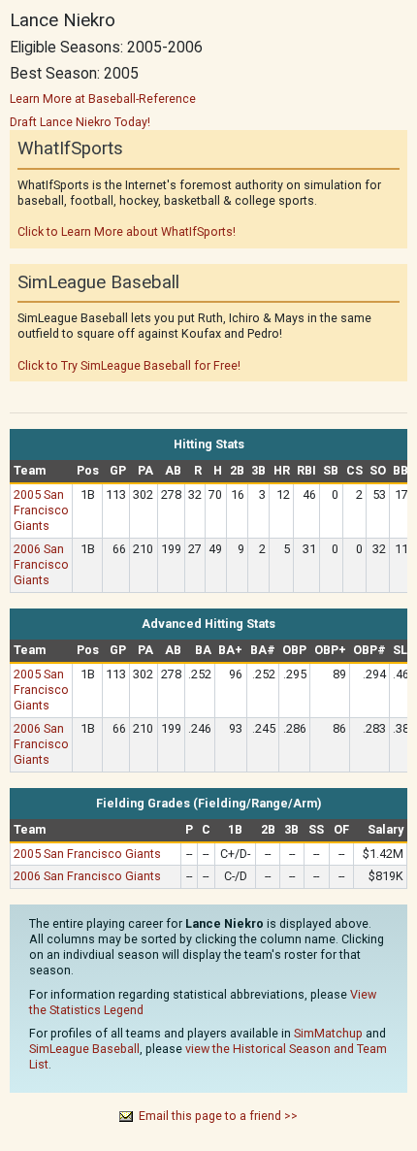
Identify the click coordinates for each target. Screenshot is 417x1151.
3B (258, 470)
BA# (262, 649)
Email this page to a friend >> (218, 1115)
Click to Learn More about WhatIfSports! (126, 231)
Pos (88, 470)
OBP (294, 649)
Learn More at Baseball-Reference (103, 98)
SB (330, 470)
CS (354, 470)
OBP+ (330, 649)
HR (281, 470)
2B (237, 470)
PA (145, 470)
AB (173, 470)
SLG (404, 649)
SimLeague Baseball (84, 1048)
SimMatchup (328, 1033)
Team (30, 470)
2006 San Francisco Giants (41, 564)
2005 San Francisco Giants (41, 510)
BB (400, 470)
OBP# (369, 649)
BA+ (230, 649)
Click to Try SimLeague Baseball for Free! (129, 365)
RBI (306, 470)
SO (377, 470)
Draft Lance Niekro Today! (80, 122)
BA (203, 649)
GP (118, 470)
